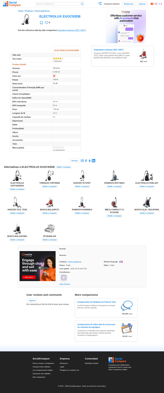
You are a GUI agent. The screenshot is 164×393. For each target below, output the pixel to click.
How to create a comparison (43, 363)
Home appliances (42, 11)
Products (29, 11)
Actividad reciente (91, 363)
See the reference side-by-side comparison (37, 30)
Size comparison (39, 377)
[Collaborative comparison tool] (12, 4)
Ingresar (142, 4)
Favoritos (41, 22)
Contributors (64, 272)
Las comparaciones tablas (43, 370)
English (156, 4)
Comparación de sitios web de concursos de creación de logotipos (96, 325)
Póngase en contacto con (69, 370)
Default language (111, 262)
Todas (20, 11)
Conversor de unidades (41, 374)
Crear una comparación (100, 4)
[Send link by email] (82, 160)
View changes (64, 284)
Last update (64, 269)
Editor (106, 265)
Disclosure (64, 363)
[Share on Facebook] (86, 160)
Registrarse (128, 4)
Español (152, 4)
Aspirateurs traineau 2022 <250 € (71, 30)
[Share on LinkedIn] (93, 160)
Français (160, 4)
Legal (62, 367)
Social (119, 360)
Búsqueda (82, 4)
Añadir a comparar (64, 167)
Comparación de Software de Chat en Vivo (96, 302)
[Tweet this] (89, 160)
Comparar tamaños (112, 4)
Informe (74, 161)
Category (63, 262)
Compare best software (41, 367)
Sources (62, 255)
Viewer (62, 265)
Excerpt (62, 249)
